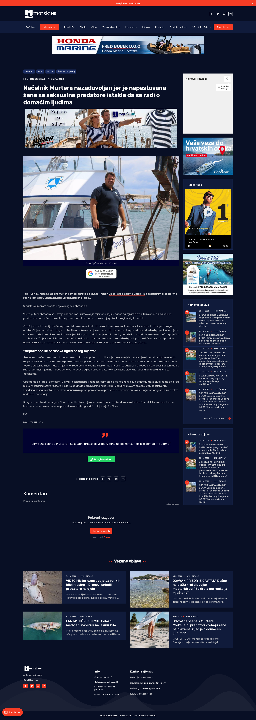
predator (29, 71)
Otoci (94, 27)
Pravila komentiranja (34, 501)
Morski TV (69, 27)
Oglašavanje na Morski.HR (106, 682)
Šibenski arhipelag (66, 71)
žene (40, 71)
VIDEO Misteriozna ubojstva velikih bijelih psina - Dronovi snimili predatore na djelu (93, 585)
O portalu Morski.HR (103, 677)
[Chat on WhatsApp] (101, 459)
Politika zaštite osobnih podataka (104, 688)
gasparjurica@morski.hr (155, 683)
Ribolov (146, 27)
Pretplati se (223, 27)
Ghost (135, 715)
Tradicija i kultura (178, 27)
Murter (50, 71)
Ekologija (159, 27)
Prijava (207, 27)
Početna (30, 27)
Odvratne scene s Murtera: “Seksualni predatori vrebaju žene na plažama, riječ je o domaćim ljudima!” (101, 444)
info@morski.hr (147, 677)
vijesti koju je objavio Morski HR (127, 293)
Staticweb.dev (148, 715)
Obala (83, 27)
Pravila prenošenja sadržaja (106, 694)
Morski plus (49, 27)
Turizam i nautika (111, 27)
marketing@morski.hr (150, 688)
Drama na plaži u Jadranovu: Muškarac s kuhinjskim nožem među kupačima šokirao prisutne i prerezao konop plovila (214, 320)
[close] (253, 3)
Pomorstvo (131, 27)
